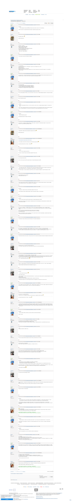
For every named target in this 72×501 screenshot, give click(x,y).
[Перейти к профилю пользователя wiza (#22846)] (11, 47)
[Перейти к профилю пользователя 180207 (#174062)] (12, 144)
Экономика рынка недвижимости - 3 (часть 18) (30, 138)
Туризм (30, 10)
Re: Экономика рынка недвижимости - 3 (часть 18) (30, 34)
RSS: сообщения (30, 486)
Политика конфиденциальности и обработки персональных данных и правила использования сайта (47, 498)
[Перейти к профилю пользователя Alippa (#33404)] (12, 30)
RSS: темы (25, 486)
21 (21, 471)
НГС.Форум (12, 473)
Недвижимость (26, 10)
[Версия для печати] (18, 42)
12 (20, 471)
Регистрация (33, 14)
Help (43, 486)
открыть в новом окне (42, 477)
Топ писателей (34, 486)
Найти (30, 14)
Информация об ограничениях (39, 496)
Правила (41, 486)
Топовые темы (42, 14)
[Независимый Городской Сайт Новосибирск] (12, 11)
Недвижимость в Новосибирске (19, 473)
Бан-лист (38, 486)
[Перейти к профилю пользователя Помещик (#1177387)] (12, 40)
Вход (46, 14)
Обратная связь (47, 486)
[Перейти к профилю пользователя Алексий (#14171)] (12, 467)
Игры (39, 10)
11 (19, 471)
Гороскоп (34, 10)
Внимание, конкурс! (37, 14)
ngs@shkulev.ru (17, 498)
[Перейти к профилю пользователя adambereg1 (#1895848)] (12, 162)
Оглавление (27, 14)
